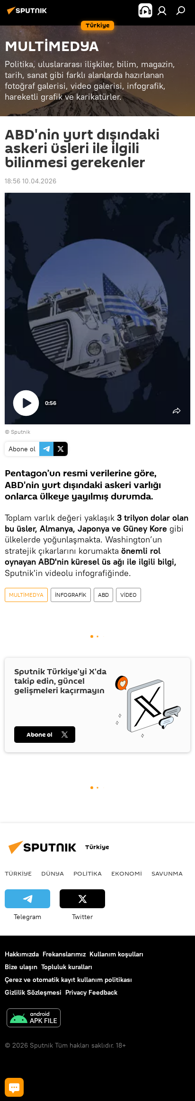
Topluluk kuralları (66, 967)
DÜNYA (52, 873)
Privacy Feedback (91, 992)
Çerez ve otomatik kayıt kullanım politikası (68, 979)
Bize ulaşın (21, 967)
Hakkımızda (22, 954)
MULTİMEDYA (26, 594)
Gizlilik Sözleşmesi (33, 992)
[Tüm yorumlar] (14, 1087)
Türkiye (18, 873)
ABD (103, 594)
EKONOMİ (126, 873)
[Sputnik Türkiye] (28, 14)
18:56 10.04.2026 (30, 181)
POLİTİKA (87, 873)
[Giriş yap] (161, 10)
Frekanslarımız (64, 954)
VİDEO (128, 594)
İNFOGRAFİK (71, 594)
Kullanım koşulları (116, 954)
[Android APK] (33, 1019)
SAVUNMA (167, 873)
